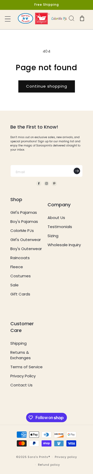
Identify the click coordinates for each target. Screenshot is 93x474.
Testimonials (60, 226)
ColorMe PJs (22, 230)
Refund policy (49, 465)
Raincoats (20, 257)
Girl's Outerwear (25, 239)
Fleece (16, 267)
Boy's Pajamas (24, 221)
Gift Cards (20, 294)
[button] (8, 19)
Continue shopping (46, 86)
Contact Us (21, 385)
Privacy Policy (23, 376)
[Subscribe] (76, 171)
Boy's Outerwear (26, 248)
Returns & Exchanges (20, 355)
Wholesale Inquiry (64, 244)
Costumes (20, 276)
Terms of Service (26, 367)
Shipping (18, 343)
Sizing (53, 235)
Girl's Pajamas (23, 212)
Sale (14, 285)
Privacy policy (66, 457)
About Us (56, 217)
